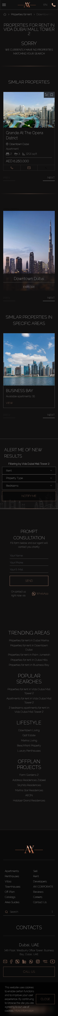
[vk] (45, 961)
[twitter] (17, 961)
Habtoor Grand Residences (29, 800)
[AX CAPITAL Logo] (27, 4)
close (45, 999)
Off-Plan (10, 891)
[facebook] (11, 961)
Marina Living (29, 740)
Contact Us (40, 902)
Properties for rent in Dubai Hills (29, 659)
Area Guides (12, 902)
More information (24, 1010)
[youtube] (52, 961)
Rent (36, 876)
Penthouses (12, 876)
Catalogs (10, 897)
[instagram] (38, 961)
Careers (37, 897)
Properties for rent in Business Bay (29, 664)
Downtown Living (29, 730)
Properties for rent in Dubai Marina (29, 640)
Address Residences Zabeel (29, 780)
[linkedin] (24, 961)
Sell (35, 871)
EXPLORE (29, 287)
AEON (29, 795)
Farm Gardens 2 (29, 774)
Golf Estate (29, 735)
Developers (40, 881)
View (9, 403)
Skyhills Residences (29, 785)
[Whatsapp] (31, 961)
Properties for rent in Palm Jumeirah (29, 654)
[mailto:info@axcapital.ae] (5, 961)
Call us (29, 971)
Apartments (12, 871)
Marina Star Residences (29, 790)
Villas (8, 881)
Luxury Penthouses (29, 750)
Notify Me (29, 496)
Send (29, 580)
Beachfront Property (29, 745)
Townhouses (12, 886)
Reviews (38, 891)
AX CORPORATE (43, 886)
